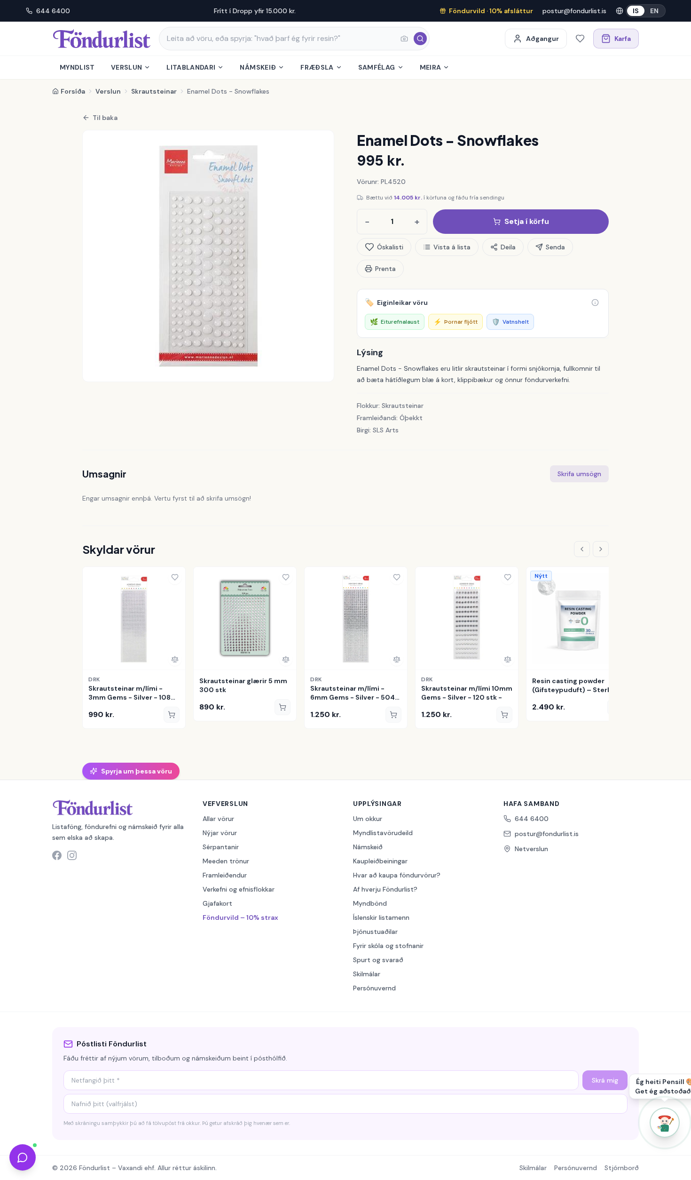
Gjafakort (217, 903)
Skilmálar (366, 974)
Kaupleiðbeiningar (380, 861)
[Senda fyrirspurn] (22, 1157)
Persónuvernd (374, 988)
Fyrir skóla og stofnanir (388, 945)
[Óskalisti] (580, 38)
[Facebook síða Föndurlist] (57, 855)
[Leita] (420, 38)
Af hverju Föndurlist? (385, 889)
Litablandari (190, 67)
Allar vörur (218, 818)
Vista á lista (452, 247)
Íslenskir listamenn (381, 917)
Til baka (105, 117)
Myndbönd (370, 903)
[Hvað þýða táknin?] (595, 302)
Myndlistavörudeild (383, 833)
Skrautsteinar (154, 91)
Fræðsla (316, 67)
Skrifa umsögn (579, 474)
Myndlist (77, 67)
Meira (430, 67)
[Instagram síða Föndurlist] (72, 855)
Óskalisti (390, 247)
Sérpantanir (221, 847)
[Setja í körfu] (172, 715)
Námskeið (258, 67)
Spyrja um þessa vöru (136, 771)
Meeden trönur (226, 861)
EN (654, 11)
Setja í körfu (526, 221)
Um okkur (367, 818)
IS (636, 11)
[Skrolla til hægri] (601, 549)
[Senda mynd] (404, 38)
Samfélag (376, 67)
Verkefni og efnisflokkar (239, 889)
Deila (508, 247)
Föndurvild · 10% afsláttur (491, 11)
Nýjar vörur (220, 833)
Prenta (385, 268)
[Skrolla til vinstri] (582, 549)
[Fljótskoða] (93, 659)
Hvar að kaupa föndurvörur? (396, 875)
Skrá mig (605, 1080)
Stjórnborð (622, 1168)
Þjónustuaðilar (375, 931)
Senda (555, 247)
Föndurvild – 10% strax (240, 917)
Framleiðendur (225, 875)
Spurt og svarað (378, 960)
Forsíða (73, 91)
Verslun (126, 67)
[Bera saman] (174, 659)
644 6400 (53, 11)
